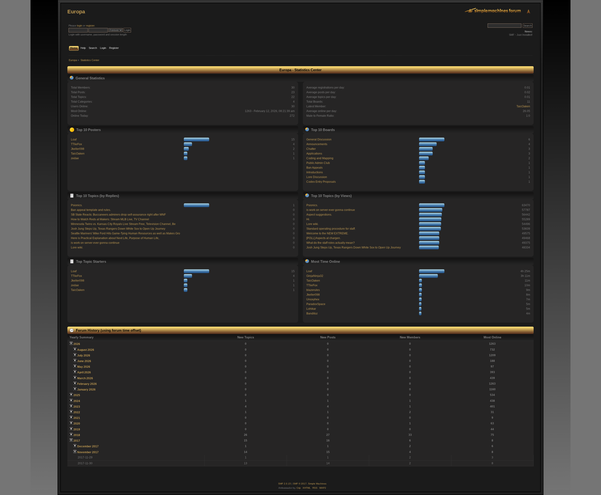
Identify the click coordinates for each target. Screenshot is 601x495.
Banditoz (312, 313)
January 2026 (86, 389)
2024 (76, 401)
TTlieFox (76, 144)
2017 (76, 440)
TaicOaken (523, 106)
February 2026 (87, 384)
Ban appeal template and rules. (91, 210)
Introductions (314, 172)
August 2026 (85, 350)
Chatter (311, 149)
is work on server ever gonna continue (95, 242)
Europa (76, 12)
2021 (76, 418)
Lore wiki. (77, 247)
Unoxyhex (312, 299)
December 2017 (88, 446)
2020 (76, 423)
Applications (314, 153)
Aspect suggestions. (319, 214)
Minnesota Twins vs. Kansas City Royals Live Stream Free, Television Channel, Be (123, 224)
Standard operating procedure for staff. (330, 228)
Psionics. (76, 205)
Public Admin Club (318, 163)
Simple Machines (317, 483)
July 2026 (83, 355)
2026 (76, 344)
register (90, 25)
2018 (76, 435)
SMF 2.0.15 (284, 483)
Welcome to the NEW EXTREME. (327, 233)
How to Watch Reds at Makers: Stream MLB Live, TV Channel (110, 219)
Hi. (308, 219)
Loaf (74, 139)
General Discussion (318, 139)
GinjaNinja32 (314, 276)
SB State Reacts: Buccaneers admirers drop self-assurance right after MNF (118, 214)
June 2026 (84, 361)
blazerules (313, 290)
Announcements (316, 144)
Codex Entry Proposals (321, 181)
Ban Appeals (314, 167)
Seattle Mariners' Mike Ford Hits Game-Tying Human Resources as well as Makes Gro (125, 233)
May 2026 (83, 366)
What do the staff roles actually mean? (330, 242)
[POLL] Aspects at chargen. (323, 238)
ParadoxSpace (315, 304)
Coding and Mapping (319, 158)
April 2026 (84, 372)
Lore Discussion (316, 177)
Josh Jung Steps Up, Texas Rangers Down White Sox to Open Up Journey (118, 228)
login (79, 25)
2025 (76, 395)
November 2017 (88, 452)
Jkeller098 (77, 149)
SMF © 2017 (300, 483)
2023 (76, 406)
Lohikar (311, 308)
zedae (75, 158)
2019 (76, 429)
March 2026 (85, 378)
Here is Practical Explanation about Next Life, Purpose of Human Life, (115, 238)
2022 (76, 412)
